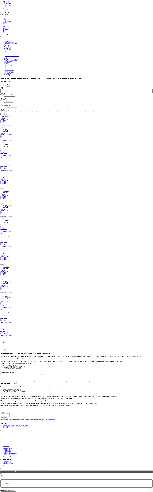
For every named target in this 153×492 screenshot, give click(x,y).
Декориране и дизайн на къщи (11, 55)
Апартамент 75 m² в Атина (6, 292)
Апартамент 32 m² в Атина (6, 216)
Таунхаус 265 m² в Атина (5, 322)
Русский (4, 20)
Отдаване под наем (9, 67)
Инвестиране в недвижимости (11, 59)
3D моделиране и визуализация (11, 50)
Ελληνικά (5, 19)
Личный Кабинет (6, 466)
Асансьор (4, 111)
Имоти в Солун (6, 447)
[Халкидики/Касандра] (5, 414)
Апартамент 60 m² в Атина (6, 125)
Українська (5, 33)
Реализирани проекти (9, 52)
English (4, 18)
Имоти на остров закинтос (8, 451)
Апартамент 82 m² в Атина (6, 140)
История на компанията (10, 6)
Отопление (29, 111)
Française (4, 27)
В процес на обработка (62, 111)
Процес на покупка (9, 42)
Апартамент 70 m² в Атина (6, 155)
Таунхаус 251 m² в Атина (5, 335)
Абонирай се (4, 418)
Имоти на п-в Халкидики (8, 448)
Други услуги (5, 63)
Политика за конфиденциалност (52, 419)
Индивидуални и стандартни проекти (13, 51)
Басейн (34, 111)
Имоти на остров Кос (7, 456)
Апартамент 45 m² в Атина (6, 231)
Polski (4, 30)
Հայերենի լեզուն (7, 21)
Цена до (2, 97)
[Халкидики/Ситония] (5, 415)
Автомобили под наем (9, 72)
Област (1, 88)
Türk (4, 32)
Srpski (4, 31)
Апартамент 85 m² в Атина (6, 307)
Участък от (2, 108)
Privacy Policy (17, 488)
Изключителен (97, 111)
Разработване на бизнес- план (11, 60)
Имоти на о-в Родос (7, 450)
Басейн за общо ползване (42, 111)
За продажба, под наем (5, 84)
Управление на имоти (9, 66)
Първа (4, 349)
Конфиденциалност (7, 464)
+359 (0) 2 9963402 (6, 7)
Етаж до (2, 101)
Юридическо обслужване (10, 65)
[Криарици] (5, 416)
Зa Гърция (7, 41)
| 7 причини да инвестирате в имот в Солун (14, 427)
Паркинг (18, 111)
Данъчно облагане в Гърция (11, 62)
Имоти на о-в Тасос (7, 452)
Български (5, 22)
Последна (5, 350)
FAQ (6, 44)
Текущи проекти (8, 53)
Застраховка (7, 75)
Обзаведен (23, 111)
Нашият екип (8, 4)
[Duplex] (9, 87)
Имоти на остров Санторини (9, 455)
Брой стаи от (3, 103)
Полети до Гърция (9, 71)
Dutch (4, 26)
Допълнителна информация (11, 43)
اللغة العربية (5, 34)
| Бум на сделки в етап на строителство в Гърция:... (15, 426)
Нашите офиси (8, 5)
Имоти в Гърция (6, 39)
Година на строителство (5, 105)
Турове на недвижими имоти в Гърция (13, 68)
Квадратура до (3, 99)
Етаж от (2, 100)
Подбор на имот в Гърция (10, 64)
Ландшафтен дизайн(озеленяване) (12, 56)
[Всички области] (5, 413)
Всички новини (6, 428)
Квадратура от (3, 98)
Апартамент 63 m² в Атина (6, 201)
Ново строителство (53, 111)
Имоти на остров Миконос (8, 454)
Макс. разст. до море (4, 110)
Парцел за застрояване (80, 111)
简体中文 (5, 23)
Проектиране (8, 49)
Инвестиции (5, 58)
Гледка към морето (11, 111)
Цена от (2, 95)
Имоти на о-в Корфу (7, 449)
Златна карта (7, 74)
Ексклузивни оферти (9, 70)
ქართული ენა (6, 28)
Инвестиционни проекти (10, 61)
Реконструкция (8, 48)
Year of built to (3, 106)
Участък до (2, 109)
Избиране (2, 113)
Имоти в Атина (6, 446)
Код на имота (3, 93)
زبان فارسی (5, 29)
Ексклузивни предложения (8, 463)
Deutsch (4, 24)
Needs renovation (89, 111)
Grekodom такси (8, 73)
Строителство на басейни (10, 57)
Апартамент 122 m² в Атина (6, 261)
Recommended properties (7, 461)
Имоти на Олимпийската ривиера (10, 453)
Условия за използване (7, 465)
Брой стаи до (3, 104)
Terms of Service (23, 488)
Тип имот (2, 87)
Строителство (6, 46)
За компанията (8, 3)
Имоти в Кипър (6, 45)
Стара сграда (71, 111)
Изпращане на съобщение (8, 490)
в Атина (2, 127)
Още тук (74, 471)
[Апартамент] (9, 86)
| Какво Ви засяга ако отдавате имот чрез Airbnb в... (15, 425)
